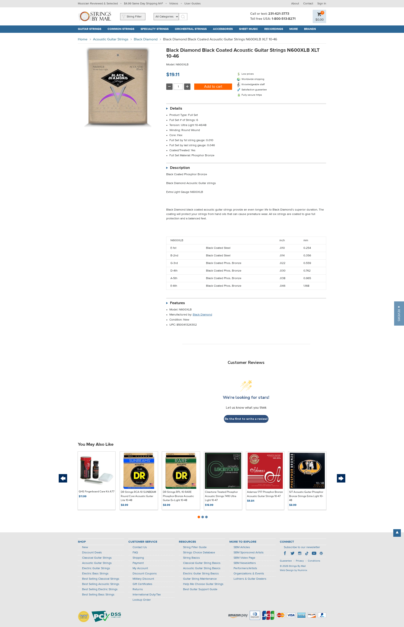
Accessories (223, 29)
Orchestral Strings (191, 29)
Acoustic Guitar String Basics (202, 568)
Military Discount (143, 578)
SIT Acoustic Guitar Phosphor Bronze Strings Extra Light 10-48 (306, 496)
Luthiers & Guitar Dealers (250, 578)
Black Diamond (146, 39)
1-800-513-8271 (284, 19)
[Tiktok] (307, 553)
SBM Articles (242, 547)
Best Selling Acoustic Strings (100, 584)
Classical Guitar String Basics (202, 563)
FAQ (135, 552)
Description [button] (180, 168)
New (85, 547)
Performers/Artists (245, 568)
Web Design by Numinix (293, 570)
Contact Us (140, 547)
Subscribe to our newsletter (302, 547)
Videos (173, 3)
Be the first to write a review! (246, 419)
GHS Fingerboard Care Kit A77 (96, 491)
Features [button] (177, 303)
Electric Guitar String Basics (201, 573)
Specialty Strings (155, 29)
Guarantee (286, 561)
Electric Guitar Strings (96, 568)
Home (83, 39)
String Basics (191, 557)
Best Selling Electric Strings (100, 589)
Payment (138, 563)
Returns (138, 589)
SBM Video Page (244, 557)
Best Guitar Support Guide (200, 589)
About (295, 3)
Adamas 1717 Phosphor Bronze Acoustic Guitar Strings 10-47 (265, 494)
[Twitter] (292, 553)
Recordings (273, 29)
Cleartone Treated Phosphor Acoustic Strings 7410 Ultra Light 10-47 (221, 496)
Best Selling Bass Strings (98, 594)
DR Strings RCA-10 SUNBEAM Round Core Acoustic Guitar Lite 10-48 (138, 496)
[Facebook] (285, 553)
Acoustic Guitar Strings (110, 39)
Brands (310, 29)
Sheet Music (248, 29)
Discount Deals (92, 552)
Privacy (300, 561)
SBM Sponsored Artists (249, 552)
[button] (399, 313)
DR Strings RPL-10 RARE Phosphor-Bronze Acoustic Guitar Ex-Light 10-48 (178, 496)
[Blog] (321, 553)
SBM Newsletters (245, 563)
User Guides (192, 3)
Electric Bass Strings (95, 573)
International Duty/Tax (147, 594)
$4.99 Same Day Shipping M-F (143, 3)
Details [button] (176, 108)
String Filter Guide (195, 547)
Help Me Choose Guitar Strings (203, 584)
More (293, 29)
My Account (140, 568)
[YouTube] (314, 553)
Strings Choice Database (199, 552)
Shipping (138, 557)
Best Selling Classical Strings (100, 578)
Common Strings (121, 29)
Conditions (314, 561)
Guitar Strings (89, 29)
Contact (308, 3)
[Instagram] (299, 553)
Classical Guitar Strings (97, 557)
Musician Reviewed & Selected (98, 3)
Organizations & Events (249, 573)
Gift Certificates (142, 584)
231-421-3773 (278, 14)
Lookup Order (142, 599)
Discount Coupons (145, 573)
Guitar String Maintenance (200, 578)
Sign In (321, 3)
